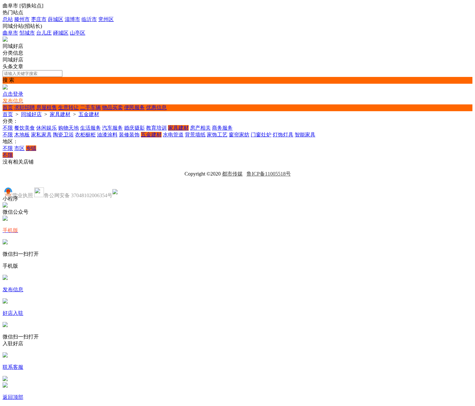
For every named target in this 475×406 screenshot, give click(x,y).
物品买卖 (112, 107)
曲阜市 (10, 33)
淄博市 (72, 19)
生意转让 (68, 107)
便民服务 (134, 107)
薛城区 (55, 19)
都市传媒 (232, 173)
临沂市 (89, 19)
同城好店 (31, 114)
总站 (8, 19)
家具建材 (60, 114)
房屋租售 (46, 107)
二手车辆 (90, 107)
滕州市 (22, 19)
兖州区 (106, 19)
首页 (8, 107)
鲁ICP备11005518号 (269, 173)
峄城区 (61, 33)
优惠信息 (156, 107)
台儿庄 (44, 33)
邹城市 (27, 33)
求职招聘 (24, 107)
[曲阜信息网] (5, 40)
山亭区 (77, 33)
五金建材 (89, 114)
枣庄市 (39, 19)
